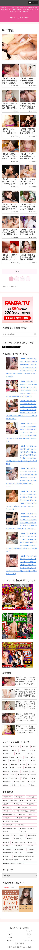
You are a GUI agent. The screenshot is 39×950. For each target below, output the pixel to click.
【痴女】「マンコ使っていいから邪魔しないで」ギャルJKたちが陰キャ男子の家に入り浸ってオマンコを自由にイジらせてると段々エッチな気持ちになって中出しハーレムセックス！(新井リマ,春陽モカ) (21, 410)
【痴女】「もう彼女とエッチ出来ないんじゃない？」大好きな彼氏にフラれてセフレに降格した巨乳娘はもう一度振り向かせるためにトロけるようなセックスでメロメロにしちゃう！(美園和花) (21, 455)
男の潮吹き (10, 940)
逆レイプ (29, 931)
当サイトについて (29, 940)
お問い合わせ (19, 943)
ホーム (10, 931)
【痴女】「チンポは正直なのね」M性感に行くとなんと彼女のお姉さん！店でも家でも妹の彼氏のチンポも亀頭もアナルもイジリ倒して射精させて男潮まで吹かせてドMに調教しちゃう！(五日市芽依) (21, 367)
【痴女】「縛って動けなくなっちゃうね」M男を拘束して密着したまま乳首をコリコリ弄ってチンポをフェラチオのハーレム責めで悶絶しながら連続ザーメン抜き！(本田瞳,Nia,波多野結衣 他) (21, 432)
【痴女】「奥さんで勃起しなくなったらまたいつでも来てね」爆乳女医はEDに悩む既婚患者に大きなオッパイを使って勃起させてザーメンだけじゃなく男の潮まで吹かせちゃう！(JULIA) (21, 477)
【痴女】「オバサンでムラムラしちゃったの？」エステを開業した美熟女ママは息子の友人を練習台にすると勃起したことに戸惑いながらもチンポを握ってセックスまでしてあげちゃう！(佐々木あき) (21, 500)
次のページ (19, 271)
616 (22, 279)
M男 (10, 934)
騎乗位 (29, 934)
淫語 (28, 937)
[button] (35, 334)
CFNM (10, 937)
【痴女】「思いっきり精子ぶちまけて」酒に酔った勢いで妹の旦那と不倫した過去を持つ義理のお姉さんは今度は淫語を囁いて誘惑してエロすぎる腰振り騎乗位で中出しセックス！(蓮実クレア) (21, 542)
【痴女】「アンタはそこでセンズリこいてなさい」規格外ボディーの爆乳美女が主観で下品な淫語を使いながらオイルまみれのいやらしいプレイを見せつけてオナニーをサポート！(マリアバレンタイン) (21, 565)
